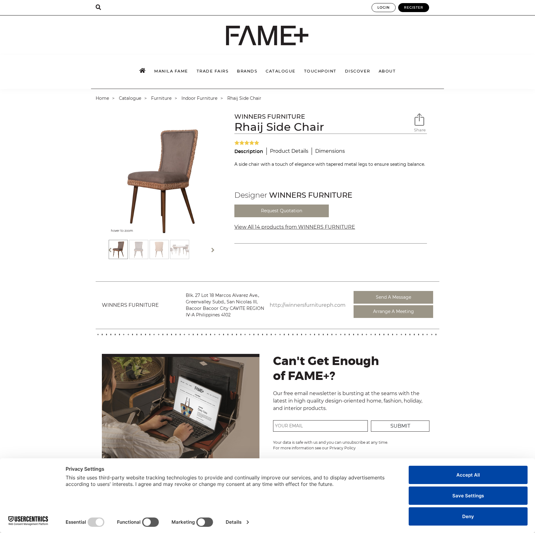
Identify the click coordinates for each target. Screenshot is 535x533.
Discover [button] (357, 71)
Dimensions (330, 151)
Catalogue (130, 98)
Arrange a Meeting (393, 311)
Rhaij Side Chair (244, 98)
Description (248, 151)
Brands (247, 71)
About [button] (387, 71)
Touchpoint (320, 71)
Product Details (289, 151)
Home (102, 98)
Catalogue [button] (281, 71)
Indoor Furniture (199, 98)
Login (383, 7)
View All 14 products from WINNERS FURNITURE (294, 227)
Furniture (161, 98)
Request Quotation (281, 211)
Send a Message (393, 297)
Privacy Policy (342, 448)
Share (420, 129)
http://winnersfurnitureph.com (308, 305)
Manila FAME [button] (171, 71)
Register (413, 7)
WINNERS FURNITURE (269, 116)
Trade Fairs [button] (213, 71)
